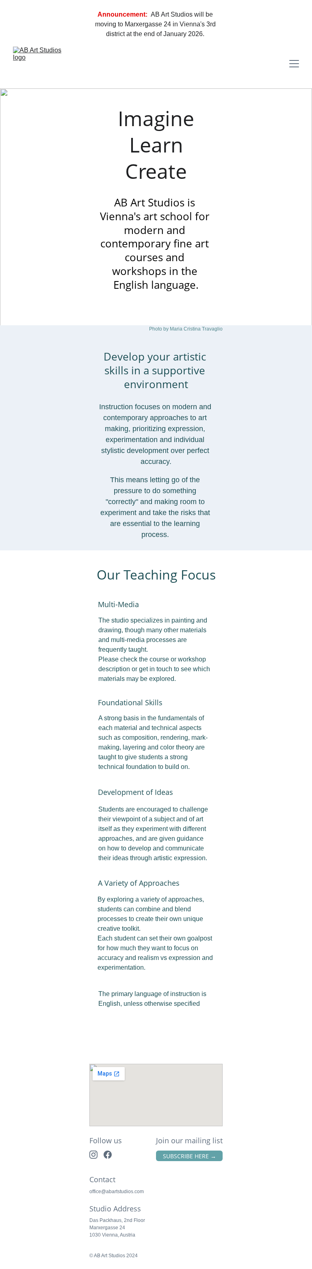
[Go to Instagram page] (93, 1155)
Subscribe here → (189, 1156)
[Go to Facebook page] (108, 1155)
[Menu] (294, 63)
